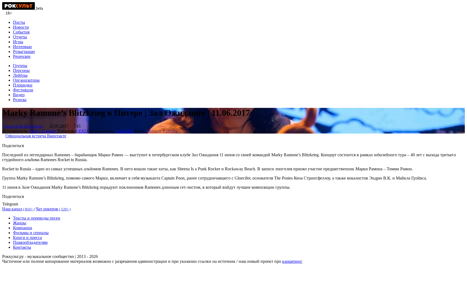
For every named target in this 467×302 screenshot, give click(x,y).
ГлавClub (124, 131)
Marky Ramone (43, 131)
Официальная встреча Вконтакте (35, 136)
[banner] (19, 8)
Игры (18, 41)
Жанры (19, 223)
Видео (19, 94)
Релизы (19, 99)
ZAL (82, 131)
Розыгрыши (24, 51)
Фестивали (23, 90)
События (21, 32)
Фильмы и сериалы (31, 232)
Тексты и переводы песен (36, 218)
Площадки (22, 85)
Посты (19, 22)
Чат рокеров (53, 209)
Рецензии (22, 56)
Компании (22, 227)
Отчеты (20, 37)
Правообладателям (30, 242)
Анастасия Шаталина (23, 126)
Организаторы (26, 80)
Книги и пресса (27, 237)
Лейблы (20, 75)
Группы (20, 65)
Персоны (21, 70)
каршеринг (292, 261)
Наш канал (18, 209)
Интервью (22, 46)
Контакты (22, 247)
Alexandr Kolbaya (161, 131)
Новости (21, 27)
